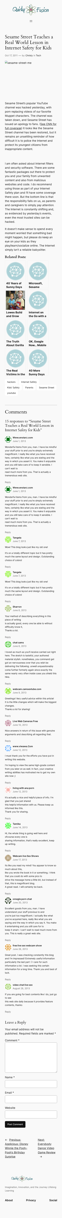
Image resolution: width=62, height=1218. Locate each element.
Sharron (17, 606)
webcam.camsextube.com (27, 689)
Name (10, 1077)
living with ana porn (23, 788)
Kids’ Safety (13, 387)
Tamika (17, 823)
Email (9, 1092)
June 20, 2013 (20, 902)
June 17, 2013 (20, 859)
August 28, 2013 (21, 988)
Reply (8, 482)
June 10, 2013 (20, 724)
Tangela (17, 537)
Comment (12, 1040)
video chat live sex (23, 984)
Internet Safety (29, 382)
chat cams (18, 642)
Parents (29, 387)
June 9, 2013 (19, 692)
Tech (38, 55)
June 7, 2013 (19, 541)
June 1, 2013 (19, 441)
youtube (11, 393)
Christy (29, 55)
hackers (11, 382)
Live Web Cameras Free (25, 721)
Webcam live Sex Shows (26, 856)
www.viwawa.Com (23, 746)
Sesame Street (46, 387)
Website (10, 1107)
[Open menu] (31, 21)
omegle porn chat (22, 899)
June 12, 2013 (20, 750)
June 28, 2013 (20, 949)
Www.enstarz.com (23, 437)
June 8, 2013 (19, 610)
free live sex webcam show (27, 945)
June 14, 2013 (20, 827)
